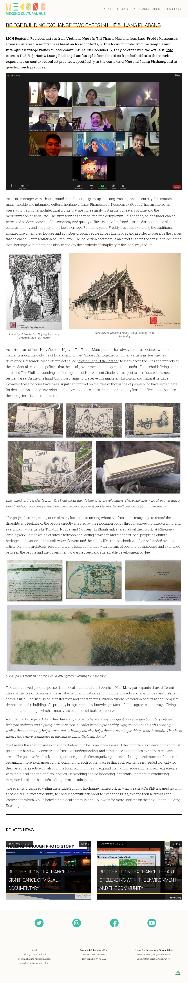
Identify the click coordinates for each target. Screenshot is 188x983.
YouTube (151, 923)
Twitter (39, 923)
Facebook (114, 923)
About (157, 9)
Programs (141, 9)
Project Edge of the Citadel (98, 361)
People (108, 9)
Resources (173, 9)
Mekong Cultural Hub (26, 9)
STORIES (123, 9)
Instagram (76, 923)
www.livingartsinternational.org (34, 963)
